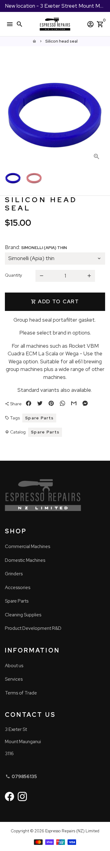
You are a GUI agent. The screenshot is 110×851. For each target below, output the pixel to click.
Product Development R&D (33, 628)
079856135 (21, 776)
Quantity (13, 275)
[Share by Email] (73, 403)
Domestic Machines (25, 560)
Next (99, 115)
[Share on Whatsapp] (62, 403)
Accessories (17, 587)
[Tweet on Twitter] (39, 403)
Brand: (36, 247)
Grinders (14, 574)
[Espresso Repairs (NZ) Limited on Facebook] (9, 796)
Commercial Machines (27, 546)
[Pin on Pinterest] (51, 403)
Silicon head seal (61, 41)
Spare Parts (39, 418)
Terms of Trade (21, 693)
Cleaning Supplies (23, 615)
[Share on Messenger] (85, 403)
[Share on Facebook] (28, 403)
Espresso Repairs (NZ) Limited (72, 831)
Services (14, 679)
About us (14, 666)
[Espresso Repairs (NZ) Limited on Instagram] (22, 796)
